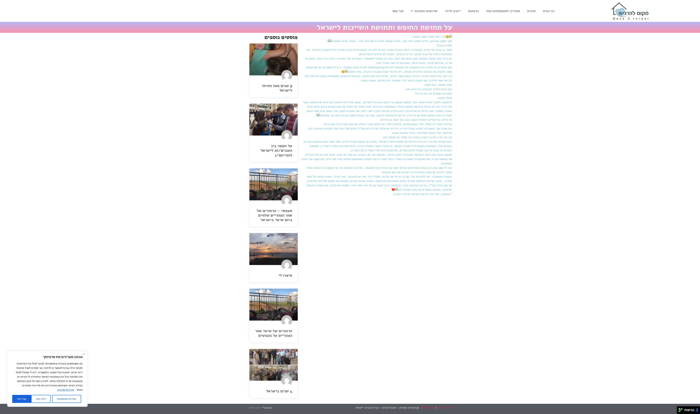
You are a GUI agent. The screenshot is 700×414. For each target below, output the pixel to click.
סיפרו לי (285, 275)
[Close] (83, 354)
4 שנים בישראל (279, 391)
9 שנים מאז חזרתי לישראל (277, 88)
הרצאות (473, 11)
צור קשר (398, 11)
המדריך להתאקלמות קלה (503, 11)
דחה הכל (41, 398)
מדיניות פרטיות (65, 389)
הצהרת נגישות (427, 407)
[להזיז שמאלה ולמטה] (680, 411)
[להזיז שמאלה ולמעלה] (680, 409)
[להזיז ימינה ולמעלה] (682, 409)
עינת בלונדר (255, 407)
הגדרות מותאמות (66, 398)
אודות (531, 11)
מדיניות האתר (444, 407)
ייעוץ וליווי (453, 11)
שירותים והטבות (426, 11)
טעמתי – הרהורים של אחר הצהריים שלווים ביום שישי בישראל (274, 215)
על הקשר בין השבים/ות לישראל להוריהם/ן (276, 150)
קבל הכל (21, 398)
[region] (47, 379)
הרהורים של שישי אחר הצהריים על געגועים (273, 333)
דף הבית (549, 11)
